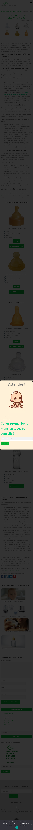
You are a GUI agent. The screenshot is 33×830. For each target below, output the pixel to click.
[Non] (31, 825)
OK (17, 827)
